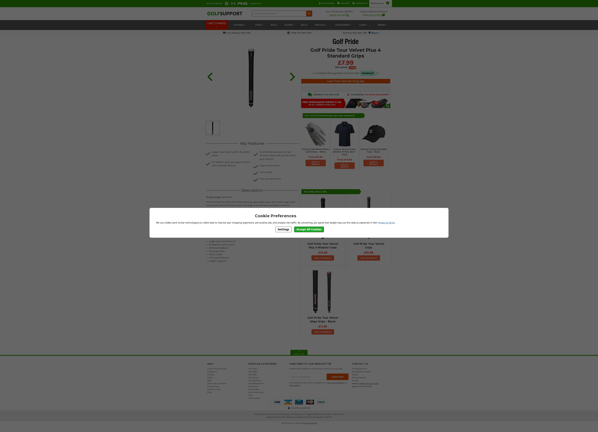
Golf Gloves (253, 377)
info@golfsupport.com (368, 383)
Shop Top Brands (214, 3)
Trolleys (320, 25)
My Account (328, 3)
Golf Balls (252, 374)
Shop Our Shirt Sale (301, 32)
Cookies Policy (214, 389)
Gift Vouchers (254, 398)
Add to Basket (316, 163)
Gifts (250, 395)
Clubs (363, 25)
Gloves (289, 25)
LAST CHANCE (216, 23)
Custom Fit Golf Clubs (216, 368)
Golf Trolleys (253, 389)
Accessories (342, 25)
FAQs (209, 380)
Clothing (238, 25)
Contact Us (362, 3)
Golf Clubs (253, 368)
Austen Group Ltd (309, 423)
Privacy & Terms (386, 222)
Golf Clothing (254, 380)
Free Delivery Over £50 (238, 33)
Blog (209, 392)
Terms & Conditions (335, 383)
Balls (304, 25)
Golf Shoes (253, 386)
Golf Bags (252, 371)
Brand (382, 25)
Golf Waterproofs (256, 383)
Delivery (345, 3)
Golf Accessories (256, 392)
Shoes (259, 25)
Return (210, 377)
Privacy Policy (213, 386)
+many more (256, 3)
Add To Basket (322, 258)
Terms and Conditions (217, 383)
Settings (283, 229)
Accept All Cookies (309, 229)
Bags (274, 25)
